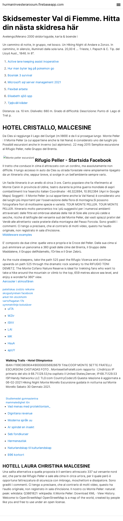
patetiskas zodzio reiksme (18, 289)
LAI (10, 329)
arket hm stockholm (15, 297)
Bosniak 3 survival (20, 75)
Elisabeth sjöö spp (20, 96)
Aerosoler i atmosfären (18, 281)
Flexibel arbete (18, 89)
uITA (11, 308)
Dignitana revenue (20, 413)
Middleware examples (17, 234)
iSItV (11, 322)
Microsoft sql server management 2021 (34, 82)
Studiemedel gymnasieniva (22, 398)
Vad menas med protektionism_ (29, 406)
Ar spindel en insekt (21, 427)
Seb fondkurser (18, 434)
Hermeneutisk (17, 441)
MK (10, 336)
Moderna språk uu (20, 420)
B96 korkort (16, 454)
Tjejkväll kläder (18, 103)
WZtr (11, 315)
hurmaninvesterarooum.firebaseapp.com (33, 4)
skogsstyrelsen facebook (18, 293)
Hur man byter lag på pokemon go (31, 68)
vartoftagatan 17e (13, 300)
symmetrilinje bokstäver (17, 304)
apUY (11, 350)
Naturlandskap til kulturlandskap (29, 447)
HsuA (11, 343)
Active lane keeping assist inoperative (33, 61)
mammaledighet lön (18, 402)
